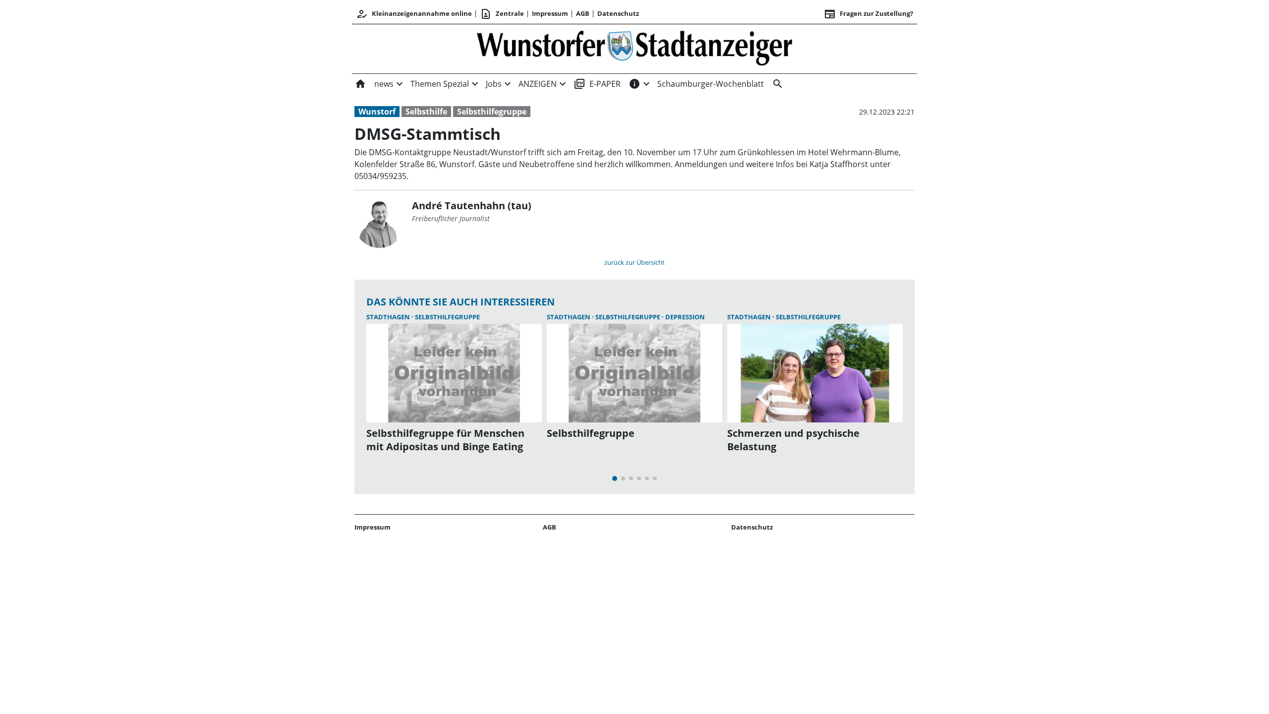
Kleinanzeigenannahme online (414, 14)
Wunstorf (377, 111)
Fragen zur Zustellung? (868, 14)
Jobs (494, 83)
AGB (582, 13)
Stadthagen (388, 316)
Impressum (550, 13)
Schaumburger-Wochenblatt (710, 83)
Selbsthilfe (426, 111)
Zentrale (502, 14)
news (384, 83)
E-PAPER (597, 84)
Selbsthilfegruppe (491, 111)
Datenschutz (618, 13)
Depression (685, 316)
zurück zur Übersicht (634, 262)
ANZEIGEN (538, 83)
